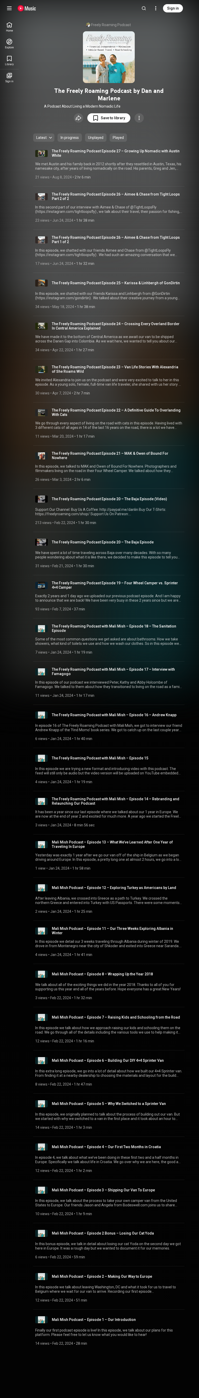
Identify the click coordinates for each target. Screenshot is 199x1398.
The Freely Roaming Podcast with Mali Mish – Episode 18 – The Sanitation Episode (114, 628)
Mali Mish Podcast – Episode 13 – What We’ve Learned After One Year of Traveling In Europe (112, 844)
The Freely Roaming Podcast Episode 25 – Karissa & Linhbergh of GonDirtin (116, 283)
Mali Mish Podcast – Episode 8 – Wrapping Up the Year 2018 (102, 974)
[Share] (78, 118)
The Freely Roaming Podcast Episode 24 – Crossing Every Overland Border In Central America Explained (116, 326)
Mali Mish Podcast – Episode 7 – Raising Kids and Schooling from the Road (116, 1017)
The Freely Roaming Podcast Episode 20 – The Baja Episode (103, 542)
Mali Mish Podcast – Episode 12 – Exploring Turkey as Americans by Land (114, 888)
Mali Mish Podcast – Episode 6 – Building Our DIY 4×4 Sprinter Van (108, 1060)
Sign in (173, 8)
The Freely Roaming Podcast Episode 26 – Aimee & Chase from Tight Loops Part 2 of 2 (116, 196)
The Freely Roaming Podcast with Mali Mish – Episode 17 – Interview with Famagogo (113, 671)
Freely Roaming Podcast (111, 25)
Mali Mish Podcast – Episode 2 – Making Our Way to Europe (102, 1276)
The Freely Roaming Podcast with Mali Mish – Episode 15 (100, 758)
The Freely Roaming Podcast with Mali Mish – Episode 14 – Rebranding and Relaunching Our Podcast (115, 801)
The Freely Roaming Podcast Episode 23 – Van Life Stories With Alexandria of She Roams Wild (115, 369)
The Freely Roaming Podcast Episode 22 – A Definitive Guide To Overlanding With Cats (116, 412)
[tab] (70, 137)
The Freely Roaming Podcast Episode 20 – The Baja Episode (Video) (109, 499)
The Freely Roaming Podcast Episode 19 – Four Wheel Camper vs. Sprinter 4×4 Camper (115, 585)
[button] (108, 118)
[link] (9, 27)
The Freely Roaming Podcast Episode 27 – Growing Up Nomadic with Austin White (116, 153)
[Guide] (9, 8)
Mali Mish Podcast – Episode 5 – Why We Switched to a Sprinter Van (109, 1104)
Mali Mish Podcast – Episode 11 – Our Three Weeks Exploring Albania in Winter (112, 930)
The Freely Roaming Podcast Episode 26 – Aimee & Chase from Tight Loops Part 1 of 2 (116, 239)
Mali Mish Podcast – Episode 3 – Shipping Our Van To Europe (103, 1190)
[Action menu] (139, 118)
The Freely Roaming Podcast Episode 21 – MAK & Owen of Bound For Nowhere (110, 455)
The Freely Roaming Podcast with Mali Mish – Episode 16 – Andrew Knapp (114, 715)
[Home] (27, 8)
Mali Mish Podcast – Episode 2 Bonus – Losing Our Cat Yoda (103, 1233)
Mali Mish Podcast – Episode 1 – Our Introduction (94, 1320)
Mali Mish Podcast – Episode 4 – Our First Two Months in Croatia (106, 1147)
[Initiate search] (144, 8)
